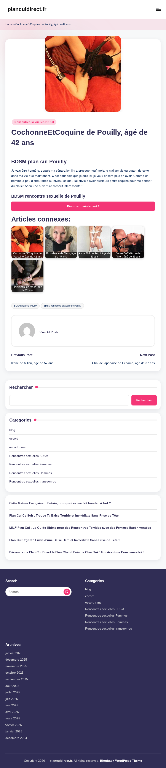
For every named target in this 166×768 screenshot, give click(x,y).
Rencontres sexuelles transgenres (32, 481)
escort (13, 438)
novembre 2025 (16, 666)
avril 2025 (12, 712)
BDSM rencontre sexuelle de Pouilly (62, 305)
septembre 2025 (16, 679)
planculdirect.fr (27, 9)
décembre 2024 (16, 738)
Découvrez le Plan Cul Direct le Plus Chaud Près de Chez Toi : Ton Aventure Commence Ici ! (76, 552)
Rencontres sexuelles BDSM (34, 122)
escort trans (17, 447)
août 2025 (12, 686)
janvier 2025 (13, 731)
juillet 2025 (12, 692)
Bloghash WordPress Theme (121, 760)
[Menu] (158, 9)
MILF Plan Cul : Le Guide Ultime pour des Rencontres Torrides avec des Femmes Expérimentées (80, 527)
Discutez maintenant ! (83, 206)
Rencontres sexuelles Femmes (30, 464)
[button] (49, 332)
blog (12, 430)
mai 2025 (11, 705)
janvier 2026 (13, 653)
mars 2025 (12, 718)
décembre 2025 (16, 659)
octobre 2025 (14, 672)
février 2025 (13, 725)
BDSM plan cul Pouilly (25, 305)
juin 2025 (11, 699)
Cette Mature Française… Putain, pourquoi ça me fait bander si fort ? (60, 503)
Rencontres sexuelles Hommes (30, 473)
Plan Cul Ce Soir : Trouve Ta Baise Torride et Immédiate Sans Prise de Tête (64, 515)
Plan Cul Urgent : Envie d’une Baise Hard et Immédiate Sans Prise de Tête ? (64, 540)
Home (9, 24)
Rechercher (21, 387)
